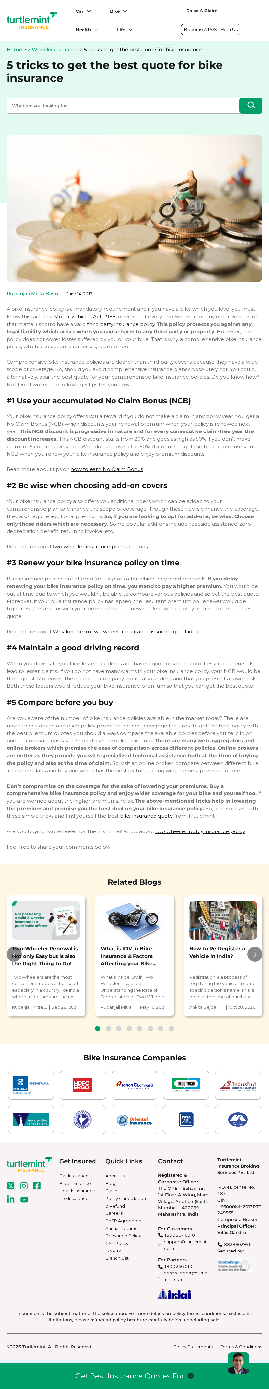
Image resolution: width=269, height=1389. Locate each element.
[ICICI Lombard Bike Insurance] (134, 1085)
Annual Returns (121, 1228)
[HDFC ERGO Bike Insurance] (83, 1085)
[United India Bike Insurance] (238, 1119)
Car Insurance (74, 1175)
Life (121, 29)
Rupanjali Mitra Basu (32, 293)
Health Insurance (77, 1190)
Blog (110, 1183)
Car (80, 11)
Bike (115, 11)
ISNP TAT (114, 1250)
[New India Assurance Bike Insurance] (83, 1119)
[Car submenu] (87, 11)
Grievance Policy (123, 1235)
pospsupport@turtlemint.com (185, 1276)
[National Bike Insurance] (31, 1119)
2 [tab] (108, 1028)
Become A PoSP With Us (211, 29)
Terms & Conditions (241, 1346)
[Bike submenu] (123, 11)
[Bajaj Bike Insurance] (31, 1085)
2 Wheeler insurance (53, 49)
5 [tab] (139, 1028)
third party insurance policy (121, 324)
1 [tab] (97, 1028)
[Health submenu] (94, 29)
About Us (115, 1175)
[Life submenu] (129, 29)
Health (83, 29)
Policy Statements (193, 1346)
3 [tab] (118, 1028)
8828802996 (237, 1244)
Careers (114, 1213)
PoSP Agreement (124, 1220)
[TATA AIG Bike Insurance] (186, 1119)
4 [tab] (129, 1028)
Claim (111, 1190)
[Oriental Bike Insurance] (134, 1119)
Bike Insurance (75, 1183)
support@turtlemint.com (186, 1245)
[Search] (250, 106)
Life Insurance (74, 1198)
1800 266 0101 (179, 1266)
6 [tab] (150, 1028)
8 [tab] (171, 1028)
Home (14, 49)
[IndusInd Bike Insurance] (238, 1085)
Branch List (117, 1258)
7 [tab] (160, 1028)
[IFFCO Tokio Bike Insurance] (186, 1085)
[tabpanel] (46, 955)
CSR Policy (116, 1243)
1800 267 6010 (180, 1235)
